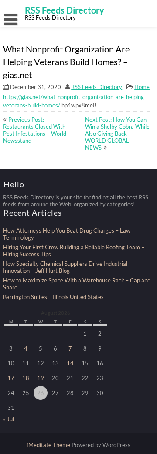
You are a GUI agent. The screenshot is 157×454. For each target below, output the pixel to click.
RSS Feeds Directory (96, 86)
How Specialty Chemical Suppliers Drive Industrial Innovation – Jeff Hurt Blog (65, 267)
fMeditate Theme (49, 444)
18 (25, 378)
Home (142, 86)
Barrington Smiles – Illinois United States (53, 296)
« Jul (8, 419)
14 (70, 363)
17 (10, 378)
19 (40, 378)
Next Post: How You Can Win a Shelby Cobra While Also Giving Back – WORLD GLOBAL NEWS (117, 133)
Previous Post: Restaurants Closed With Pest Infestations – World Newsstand (34, 130)
